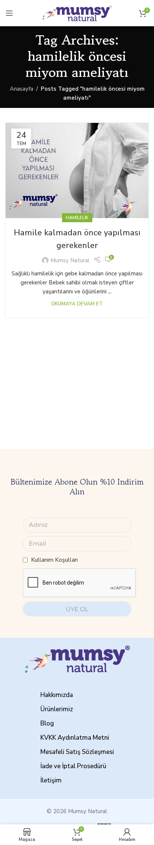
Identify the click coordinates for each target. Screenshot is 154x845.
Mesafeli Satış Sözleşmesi (77, 752)
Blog (47, 723)
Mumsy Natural (70, 260)
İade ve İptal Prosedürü (73, 766)
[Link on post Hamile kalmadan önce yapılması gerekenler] (77, 170)
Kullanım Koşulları (54, 560)
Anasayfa (21, 89)
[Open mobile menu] (9, 13)
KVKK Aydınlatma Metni (74, 737)
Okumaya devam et (77, 303)
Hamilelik (77, 218)
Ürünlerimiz (56, 709)
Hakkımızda (56, 695)
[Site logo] (77, 12)
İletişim (51, 780)
